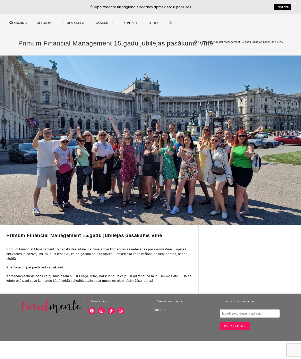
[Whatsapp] (120, 311)
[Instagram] (101, 311)
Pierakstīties (235, 326)
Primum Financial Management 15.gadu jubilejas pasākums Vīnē (242, 41)
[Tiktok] (111, 311)
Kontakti (160, 310)
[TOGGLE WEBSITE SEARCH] (171, 23)
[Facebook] (91, 311)
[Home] (195, 41)
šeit (60, 267)
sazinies (91, 280)
